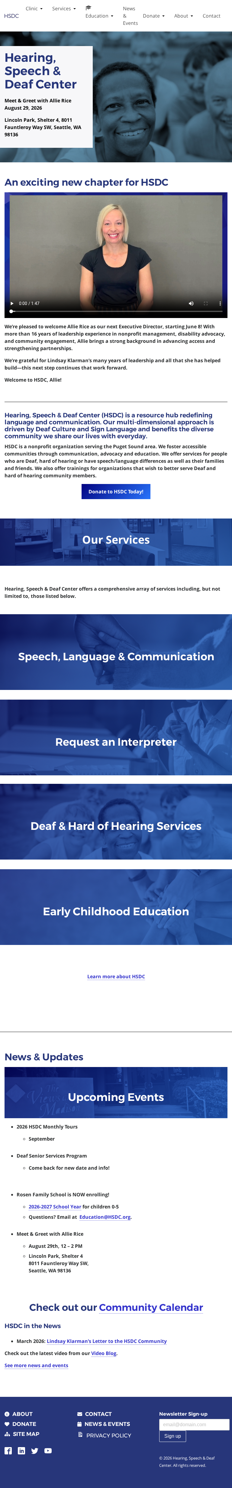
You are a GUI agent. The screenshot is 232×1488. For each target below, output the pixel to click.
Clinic (32, 8)
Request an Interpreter (116, 741)
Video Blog (103, 1353)
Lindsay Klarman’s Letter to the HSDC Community (107, 1341)
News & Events (130, 15)
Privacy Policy (108, 1435)
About (181, 15)
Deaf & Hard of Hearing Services (116, 826)
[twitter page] (34, 1450)
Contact (212, 15)
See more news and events (36, 1365)
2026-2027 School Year (55, 1206)
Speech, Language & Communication (116, 656)
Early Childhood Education (116, 911)
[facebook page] (8, 1450)
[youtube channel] (48, 1450)
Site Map (26, 1434)
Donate (151, 15)
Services (61, 8)
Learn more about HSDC (116, 976)
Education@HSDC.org (104, 1217)
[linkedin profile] (21, 1450)
